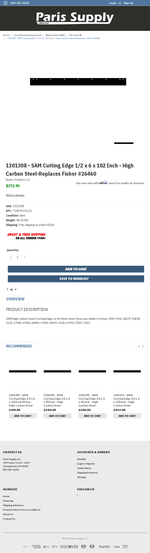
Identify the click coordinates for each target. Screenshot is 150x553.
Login (112, 2)
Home (6, 35)
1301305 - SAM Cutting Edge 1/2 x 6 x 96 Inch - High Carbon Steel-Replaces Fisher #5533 (92, 400)
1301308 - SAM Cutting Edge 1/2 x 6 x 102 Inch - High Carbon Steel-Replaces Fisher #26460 (53, 38)
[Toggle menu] (5, 5)
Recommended (19, 346)
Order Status (84, 468)
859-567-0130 (20, 2)
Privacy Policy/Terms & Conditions (21, 509)
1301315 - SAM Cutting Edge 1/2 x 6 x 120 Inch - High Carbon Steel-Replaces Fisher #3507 (126, 400)
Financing (8, 500)
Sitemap (81, 477)
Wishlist (81, 459)
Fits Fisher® (75, 35)
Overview (15, 299)
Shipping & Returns (87, 472)
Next (143, 346)
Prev (139, 346)
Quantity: (13, 250)
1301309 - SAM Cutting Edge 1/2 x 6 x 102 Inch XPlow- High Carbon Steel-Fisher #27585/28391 (22, 400)
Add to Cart (22, 416)
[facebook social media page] (77, 495)
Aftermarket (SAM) (55, 35)
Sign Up (128, 2)
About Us (8, 514)
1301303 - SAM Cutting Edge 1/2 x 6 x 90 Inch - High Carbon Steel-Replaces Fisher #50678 (57, 400)
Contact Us (9, 518)
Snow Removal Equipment (27, 35)
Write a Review (15, 195)
